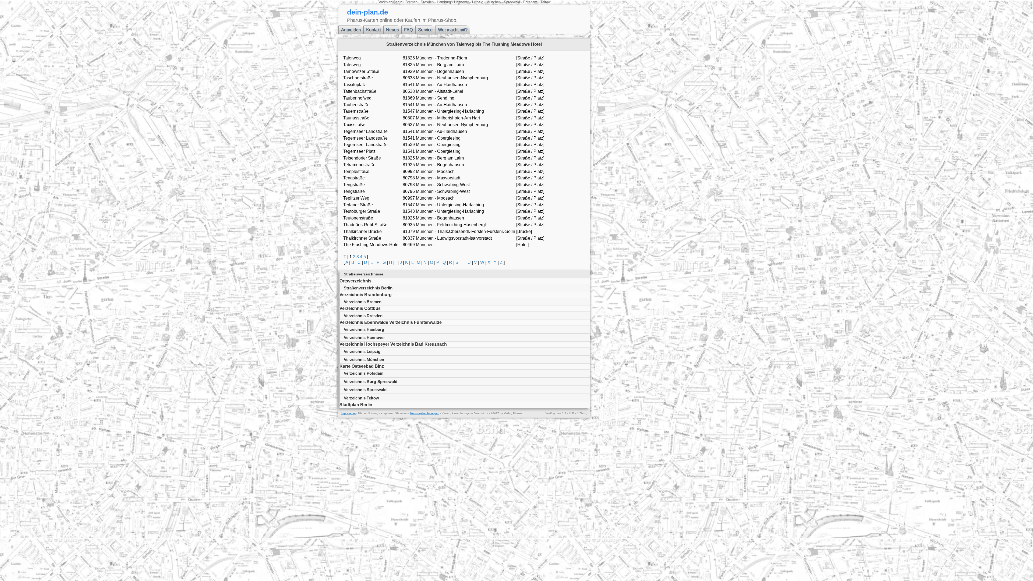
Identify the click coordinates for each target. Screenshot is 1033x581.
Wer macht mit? (453, 29)
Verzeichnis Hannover (364, 337)
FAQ (408, 29)
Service (425, 29)
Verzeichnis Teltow (361, 398)
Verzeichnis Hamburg (364, 329)
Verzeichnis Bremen (362, 301)
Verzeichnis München (364, 359)
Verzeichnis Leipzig (362, 351)
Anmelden (351, 29)
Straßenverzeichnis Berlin (368, 288)
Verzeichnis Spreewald (365, 389)
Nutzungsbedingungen (424, 413)
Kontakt (373, 29)
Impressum (348, 413)
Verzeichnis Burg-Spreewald (370, 381)
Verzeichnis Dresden (363, 315)
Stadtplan (384, 2)
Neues (392, 29)
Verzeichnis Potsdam (363, 373)
